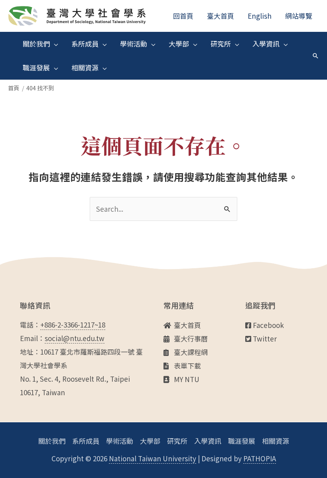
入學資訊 (207, 441)
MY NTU (186, 379)
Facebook (267, 325)
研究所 (177, 441)
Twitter (264, 338)
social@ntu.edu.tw (74, 338)
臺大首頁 (187, 325)
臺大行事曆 (191, 338)
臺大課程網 (191, 352)
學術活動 (119, 441)
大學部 (150, 441)
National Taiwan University (152, 458)
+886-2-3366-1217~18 (72, 325)
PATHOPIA (259, 458)
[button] (54, 44)
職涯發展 (241, 441)
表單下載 (187, 366)
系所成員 (85, 441)
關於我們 (51, 441)
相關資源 (275, 441)
